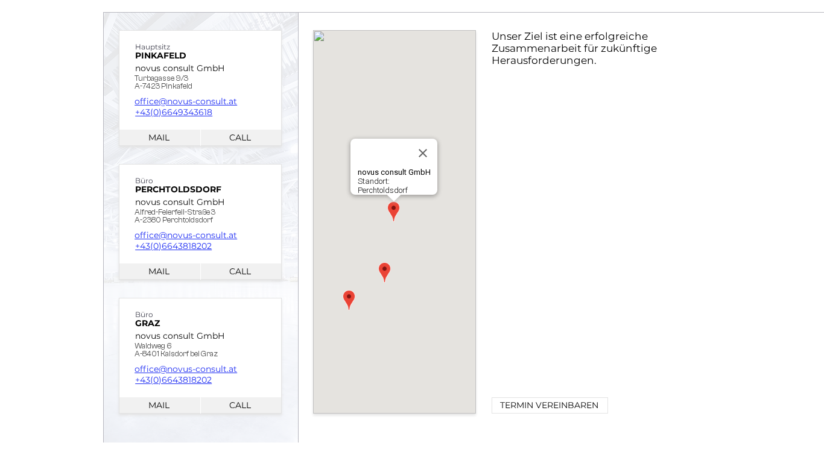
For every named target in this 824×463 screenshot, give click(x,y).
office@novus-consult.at (186, 101)
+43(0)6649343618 (173, 112)
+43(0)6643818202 (173, 246)
